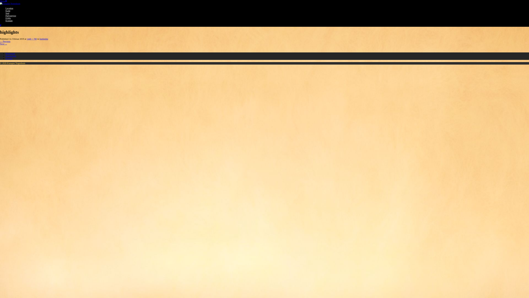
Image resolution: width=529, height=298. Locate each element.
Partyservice (11, 16)
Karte (8, 11)
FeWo (8, 18)
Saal (7, 13)
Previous (5, 41)
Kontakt (9, 21)
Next (3, 44)
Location (9, 8)
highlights (44, 39)
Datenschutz (11, 56)
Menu (2, 1)
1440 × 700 (32, 39)
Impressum (10, 53)
